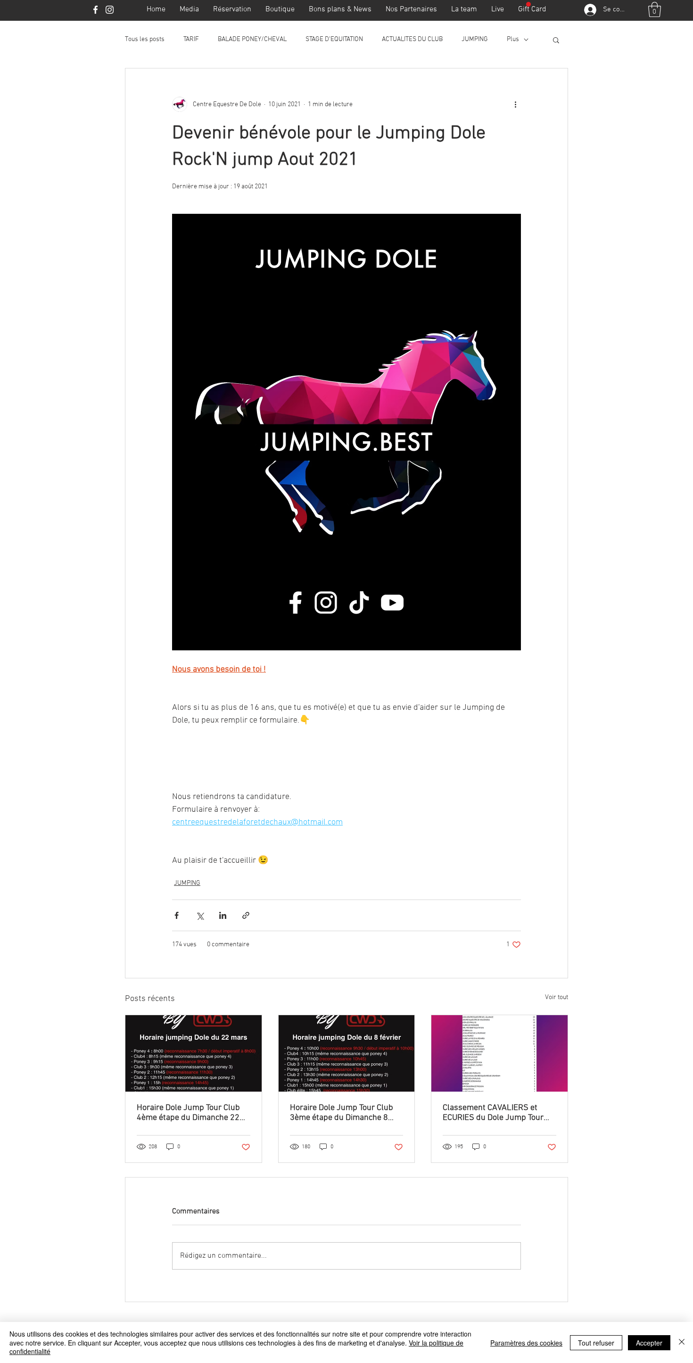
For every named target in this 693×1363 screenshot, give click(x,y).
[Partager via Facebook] (176, 915)
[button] (654, 9)
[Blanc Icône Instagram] (109, 9)
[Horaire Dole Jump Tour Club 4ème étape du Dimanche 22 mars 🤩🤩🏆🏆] (193, 1053)
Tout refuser (596, 1342)
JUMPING (475, 39)
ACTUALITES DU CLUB (412, 39)
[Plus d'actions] (515, 104)
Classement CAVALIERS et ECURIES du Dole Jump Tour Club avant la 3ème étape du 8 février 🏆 (497, 1113)
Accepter (649, 1342)
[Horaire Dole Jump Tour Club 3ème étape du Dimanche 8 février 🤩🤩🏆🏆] (347, 1053)
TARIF (191, 39)
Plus (513, 39)
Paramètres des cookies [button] (526, 1342)
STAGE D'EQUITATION (334, 39)
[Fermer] (681, 1342)
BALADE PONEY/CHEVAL (252, 39)
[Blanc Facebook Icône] (95, 9)
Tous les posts (145, 39)
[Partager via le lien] (245, 915)
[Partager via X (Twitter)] (199, 915)
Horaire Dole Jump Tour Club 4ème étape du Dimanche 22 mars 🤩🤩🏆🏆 (188, 1113)
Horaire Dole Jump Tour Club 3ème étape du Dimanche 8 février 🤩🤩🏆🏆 (341, 1113)
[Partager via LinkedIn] (222, 915)
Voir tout (556, 997)
